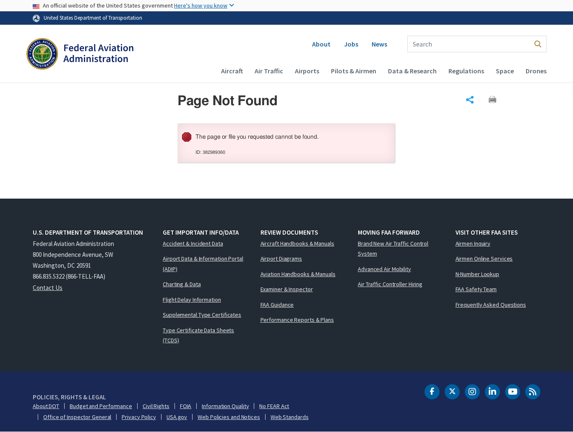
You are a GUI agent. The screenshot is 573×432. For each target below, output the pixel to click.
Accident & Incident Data (193, 243)
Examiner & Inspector (286, 289)
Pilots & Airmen (353, 71)
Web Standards (290, 417)
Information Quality (225, 406)
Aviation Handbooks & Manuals (298, 274)
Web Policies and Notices (229, 417)
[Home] (79, 55)
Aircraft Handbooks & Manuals (297, 243)
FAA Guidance (277, 304)
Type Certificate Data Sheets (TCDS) (198, 335)
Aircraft (232, 71)
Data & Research (412, 71)
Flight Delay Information (192, 299)
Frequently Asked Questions (491, 304)
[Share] (470, 99)
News (379, 44)
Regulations (466, 71)
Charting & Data (182, 284)
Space (505, 71)
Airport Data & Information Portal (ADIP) (203, 264)
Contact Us (48, 288)
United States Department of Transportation (93, 17)
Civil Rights (156, 406)
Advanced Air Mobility (384, 269)
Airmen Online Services (484, 258)
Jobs (351, 44)
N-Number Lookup (478, 274)
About (321, 44)
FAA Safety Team (476, 289)
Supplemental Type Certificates (202, 314)
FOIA (186, 406)
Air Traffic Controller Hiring (390, 284)
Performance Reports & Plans (297, 319)
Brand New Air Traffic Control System (393, 249)
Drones (536, 71)
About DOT (46, 406)
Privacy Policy (139, 417)
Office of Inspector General (77, 417)
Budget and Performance (101, 406)
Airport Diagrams (281, 258)
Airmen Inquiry (473, 243)
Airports (307, 71)
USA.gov (177, 417)
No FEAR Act (274, 406)
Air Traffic (269, 71)
